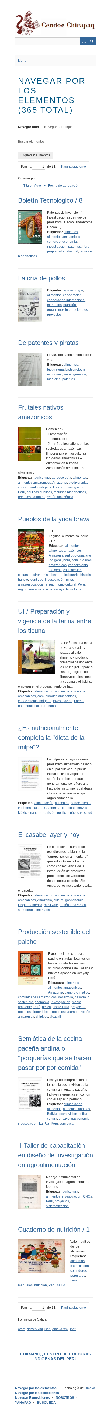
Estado (58, 487)
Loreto (79, 701)
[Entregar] (92, 41)
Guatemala (52, 808)
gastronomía (39, 575)
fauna (67, 374)
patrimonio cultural (62, 584)
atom (21, 1329)
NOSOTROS (65, 1398)
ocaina (42, 584)
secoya (59, 589)
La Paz (44, 1123)
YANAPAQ (23, 1402)
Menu (22, 60)
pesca (46, 1007)
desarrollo (65, 997)
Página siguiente (73, 166)
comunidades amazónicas (56, 696)
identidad (36, 580)
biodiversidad (79, 482)
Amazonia (59, 482)
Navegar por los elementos (36, 1388)
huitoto (23, 580)
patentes (74, 246)
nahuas (35, 813)
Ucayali (55, 1017)
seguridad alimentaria (34, 910)
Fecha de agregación (63, 186)
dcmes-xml (35, 1329)
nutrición (69, 305)
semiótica (67, 1123)
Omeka (90, 1388)
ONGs (87, 1196)
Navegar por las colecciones (37, 1393)
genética (79, 374)
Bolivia (52, 1114)
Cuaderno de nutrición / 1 (54, 1229)
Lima (74, 1280)
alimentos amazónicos (63, 237)
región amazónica (60, 497)
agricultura (42, 478)
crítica (83, 1114)
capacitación (72, 295)
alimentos (71, 232)
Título (27, 186)
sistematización (57, 1206)
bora (66, 560)
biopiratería (55, 369)
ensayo (64, 1119)
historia (85, 575)
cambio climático (77, 992)
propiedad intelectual (62, 251)
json (47, 1329)
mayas (82, 808)
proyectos (54, 314)
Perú (85, 246)
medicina (54, 379)
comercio (54, 242)
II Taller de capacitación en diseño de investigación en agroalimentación (55, 1155)
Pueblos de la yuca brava (54, 519)
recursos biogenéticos (70, 492)
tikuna (51, 706)
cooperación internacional (66, 300)
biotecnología (75, 369)
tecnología (73, 589)
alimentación (43, 691)
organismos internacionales (67, 310)
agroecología (73, 290)
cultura (23, 575)
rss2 (73, 1329)
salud (88, 813)
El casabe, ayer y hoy (48, 834)
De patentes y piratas (48, 342)
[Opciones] (84, 41)
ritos (49, 589)
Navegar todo (28, 127)
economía (69, 242)
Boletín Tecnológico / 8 (50, 200)
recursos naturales (31, 497)
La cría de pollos (41, 278)
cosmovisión (72, 570)
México (23, 813)
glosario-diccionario (64, 575)
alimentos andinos (76, 1109)
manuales (54, 305)
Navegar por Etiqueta (59, 127)
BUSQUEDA (46, 1402)
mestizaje (51, 905)
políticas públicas (39, 492)
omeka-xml (60, 1329)
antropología (74, 555)
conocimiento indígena (34, 487)
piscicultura (61, 1007)
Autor (38, 186)
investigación (57, 246)
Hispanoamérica (30, 905)
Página (26, 166)
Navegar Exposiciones (32, 1398)
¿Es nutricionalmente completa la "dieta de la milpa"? (51, 737)
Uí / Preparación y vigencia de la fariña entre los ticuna (54, 621)
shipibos (42, 1017)
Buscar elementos (31, 141)
